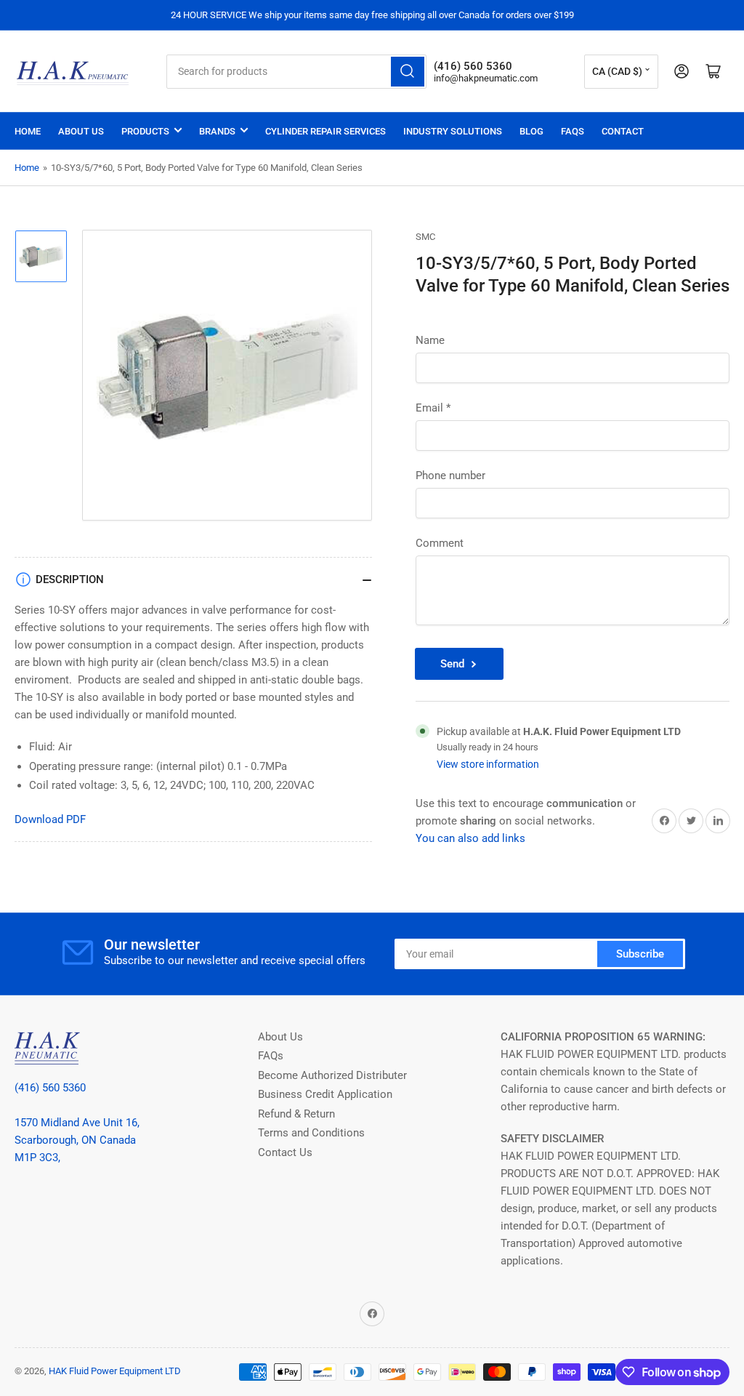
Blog (531, 131)
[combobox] (296, 72)
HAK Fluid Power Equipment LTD (115, 1370)
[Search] (408, 71)
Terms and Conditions (311, 1132)
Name (430, 340)
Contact (623, 131)
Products (145, 131)
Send (452, 663)
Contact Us (285, 1152)
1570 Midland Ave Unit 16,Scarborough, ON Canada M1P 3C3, (77, 1140)
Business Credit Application (325, 1094)
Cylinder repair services (325, 131)
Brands (217, 131)
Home (28, 131)
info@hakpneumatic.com (486, 78)
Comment (440, 543)
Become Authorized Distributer (332, 1075)
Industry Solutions (452, 131)
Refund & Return (296, 1113)
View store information (488, 764)
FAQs (572, 131)
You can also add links (470, 838)
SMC (425, 236)
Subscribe (640, 953)
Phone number (450, 475)
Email (433, 407)
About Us (81, 131)
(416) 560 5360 (50, 1087)
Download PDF (50, 819)
